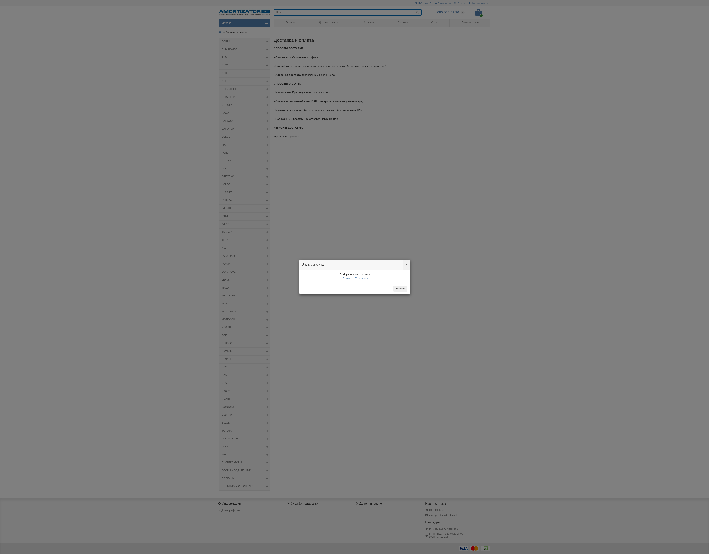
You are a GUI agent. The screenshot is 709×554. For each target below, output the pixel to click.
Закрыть (400, 288)
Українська (361, 278)
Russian (346, 278)
